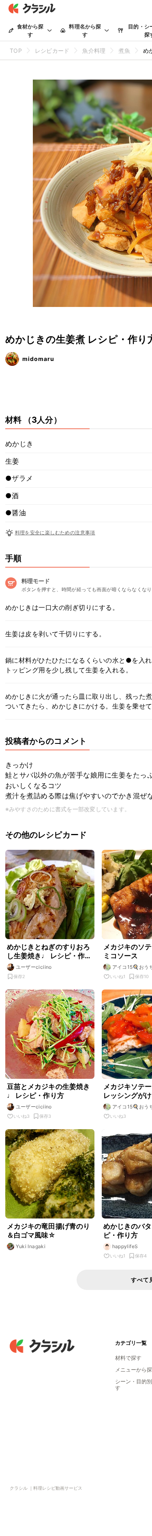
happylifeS (125, 1246)
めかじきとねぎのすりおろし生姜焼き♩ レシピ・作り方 (49, 951)
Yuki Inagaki (31, 1246)
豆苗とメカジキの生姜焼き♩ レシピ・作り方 (48, 1091)
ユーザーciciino (34, 967)
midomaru (38, 358)
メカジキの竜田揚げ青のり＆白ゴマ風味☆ (48, 1230)
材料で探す (128, 1358)
